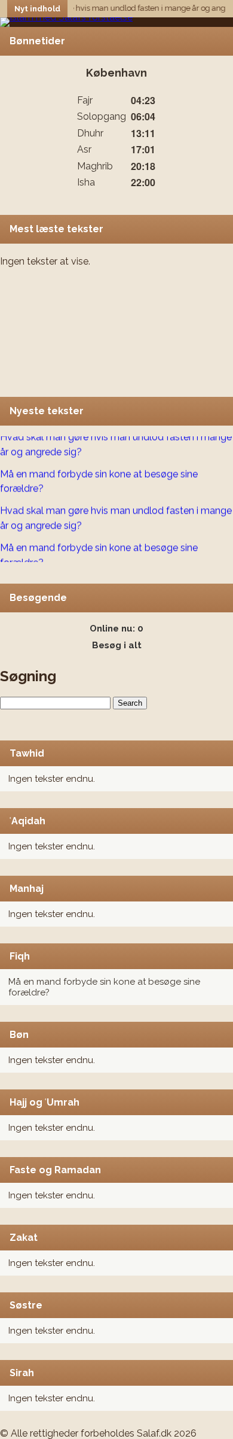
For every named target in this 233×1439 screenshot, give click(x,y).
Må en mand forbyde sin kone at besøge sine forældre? (99, 478)
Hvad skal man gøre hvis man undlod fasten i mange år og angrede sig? (116, 442)
